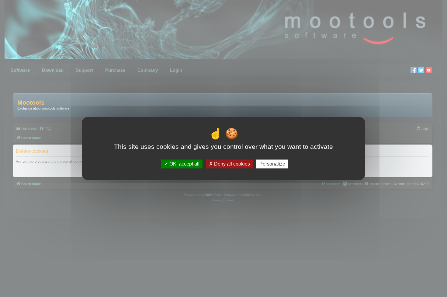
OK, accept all (183, 163)
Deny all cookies (231, 163)
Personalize (272, 163)
